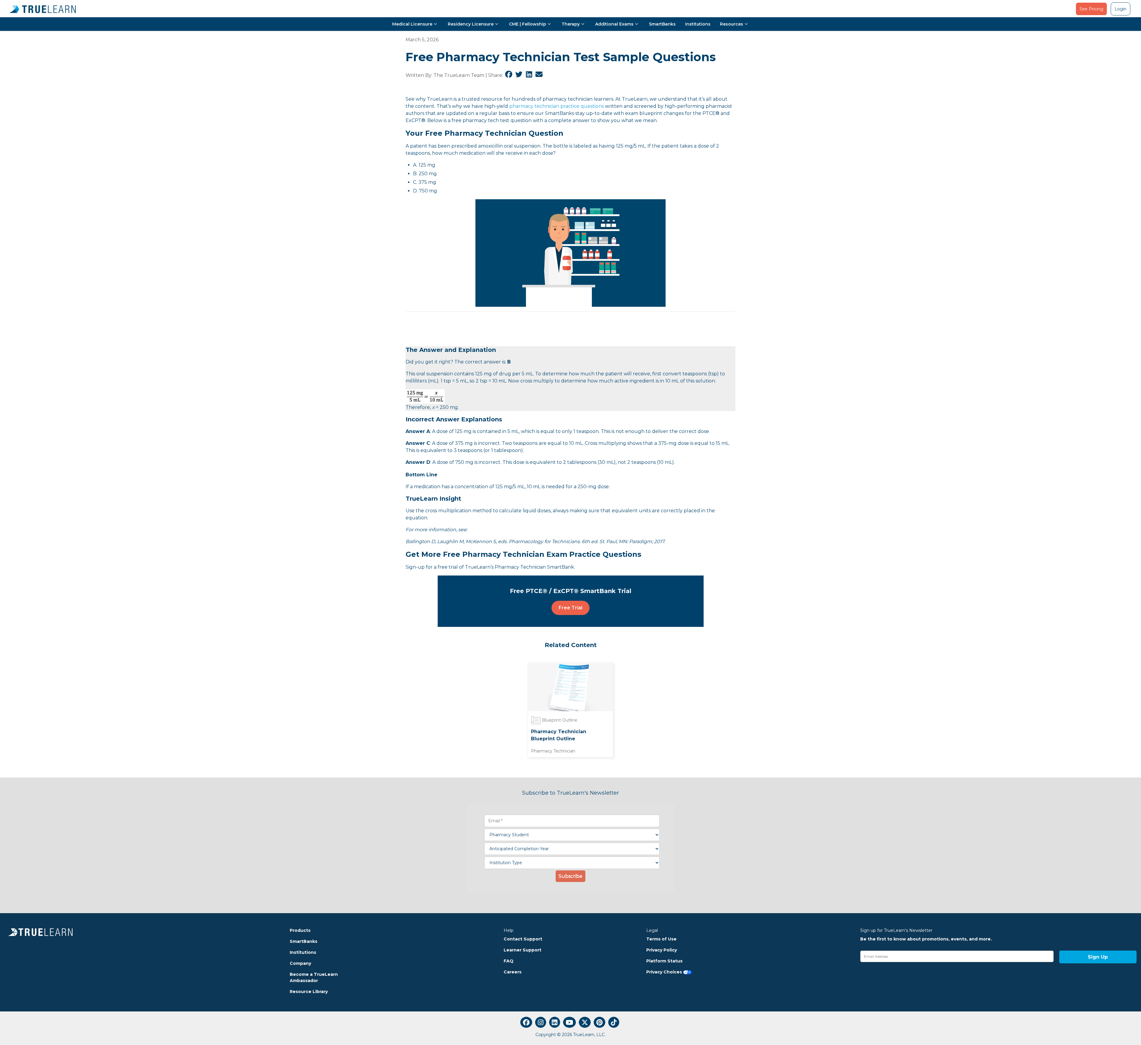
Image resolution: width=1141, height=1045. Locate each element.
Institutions (697, 24)
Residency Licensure (471, 24)
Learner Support (522, 950)
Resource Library (309, 991)
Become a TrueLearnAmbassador (314, 977)
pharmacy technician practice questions (556, 106)
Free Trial (570, 608)
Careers (512, 972)
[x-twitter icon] (585, 1022)
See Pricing (1091, 9)
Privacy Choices (664, 972)
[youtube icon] (569, 1022)
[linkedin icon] (554, 1022)
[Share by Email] (539, 75)
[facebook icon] (526, 1022)
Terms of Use (661, 939)
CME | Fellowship (527, 24)
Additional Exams (614, 24)
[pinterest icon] (599, 1022)
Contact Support (523, 939)
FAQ (508, 961)
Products (300, 930)
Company (300, 963)
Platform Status (664, 961)
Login (1120, 9)
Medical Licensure (412, 24)
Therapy (571, 24)
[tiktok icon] (613, 1022)
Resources (731, 24)
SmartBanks (662, 24)
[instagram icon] (540, 1022)
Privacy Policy (661, 950)
